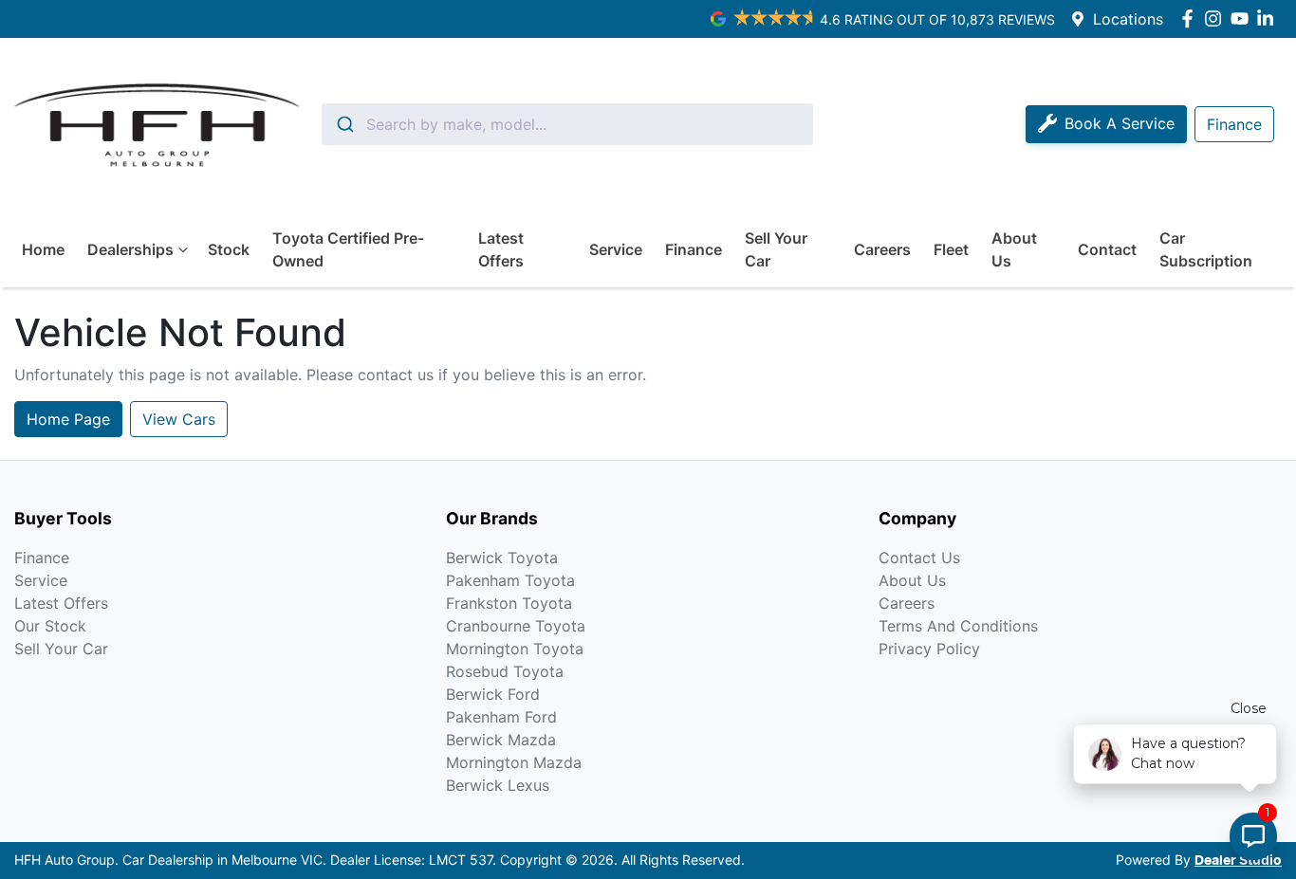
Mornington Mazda (514, 762)
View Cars (178, 419)
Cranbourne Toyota (515, 625)
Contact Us (919, 557)
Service (615, 249)
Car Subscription (1205, 249)
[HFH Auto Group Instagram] (1217, 18)
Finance (693, 249)
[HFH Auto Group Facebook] (1191, 18)
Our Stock (50, 625)
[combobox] (567, 124)
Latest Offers (501, 249)
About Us (1014, 249)
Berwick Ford (493, 694)
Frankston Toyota (509, 603)
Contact (1107, 249)
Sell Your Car (776, 249)
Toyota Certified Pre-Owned (348, 249)
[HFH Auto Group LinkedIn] (1269, 18)
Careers (882, 249)
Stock (229, 249)
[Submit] (344, 124)
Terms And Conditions (958, 625)
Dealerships (130, 249)
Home (43, 249)
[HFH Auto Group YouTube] (1243, 18)
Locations (1128, 18)
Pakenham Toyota (510, 580)
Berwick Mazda (501, 739)
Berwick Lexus (497, 785)
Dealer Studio (1238, 861)
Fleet (951, 249)
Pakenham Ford (501, 716)
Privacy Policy (929, 648)
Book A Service (1120, 123)
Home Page (68, 419)
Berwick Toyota (502, 557)
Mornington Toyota (514, 648)
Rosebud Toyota (505, 671)
